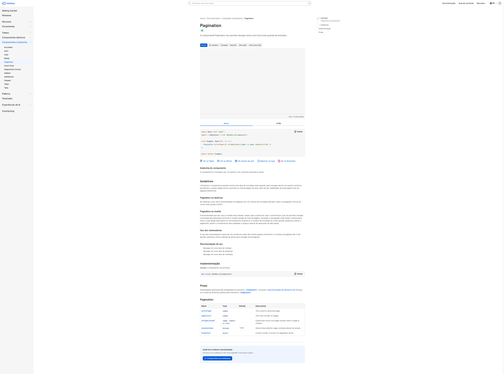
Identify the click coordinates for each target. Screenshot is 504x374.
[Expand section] (319, 25)
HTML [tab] (278, 123)
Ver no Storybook (288, 161)
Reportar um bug (267, 161)
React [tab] (226, 123)
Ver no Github (226, 161)
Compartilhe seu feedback (218, 358)
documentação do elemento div (281, 290)
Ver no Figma (208, 161)
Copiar (300, 132)
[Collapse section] (319, 18)
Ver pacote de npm (246, 161)
